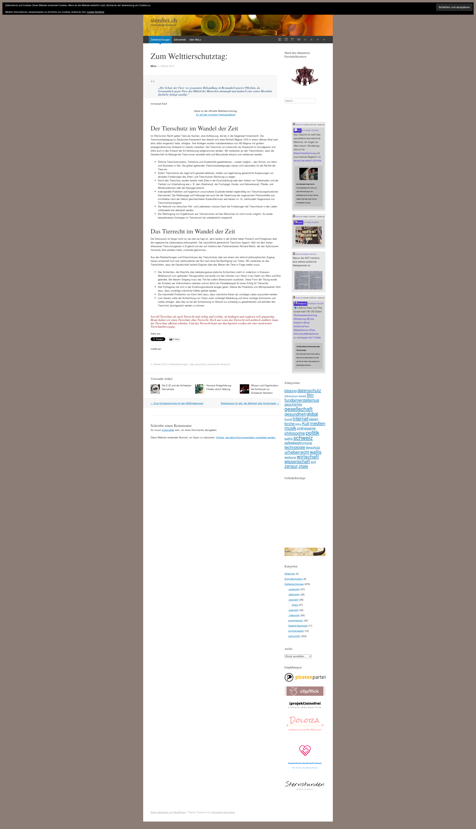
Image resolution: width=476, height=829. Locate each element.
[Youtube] (299, 39)
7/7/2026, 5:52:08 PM (312, 222)
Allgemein (289, 573)
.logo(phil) (293, 599)
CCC (299, 130)
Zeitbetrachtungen (160, 39)
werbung (290, 457)
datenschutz (309, 390)
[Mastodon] (318, 39)
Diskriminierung (291, 396)
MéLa (153, 66)
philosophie (294, 433)
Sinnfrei (297, 125)
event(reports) (295, 620)
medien (317, 423)
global (312, 413)
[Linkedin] (286, 39)
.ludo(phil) (293, 610)
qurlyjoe (299, 222)
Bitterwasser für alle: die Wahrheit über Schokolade (250, 403)
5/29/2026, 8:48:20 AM (309, 254)
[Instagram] (292, 39)
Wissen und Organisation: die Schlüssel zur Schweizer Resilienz (265, 389)
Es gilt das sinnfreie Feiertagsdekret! (216, 114)
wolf (313, 462)
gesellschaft (213, 364)
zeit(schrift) (294, 636)
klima (298, 424)
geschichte (200, 364)
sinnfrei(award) (296, 631)
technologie (294, 447)
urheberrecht (296, 452)
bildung (290, 390)
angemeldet (168, 430)
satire (288, 438)
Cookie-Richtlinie (95, 11)
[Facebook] (280, 39)
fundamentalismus (301, 400)
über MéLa (195, 39)
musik (290, 427)
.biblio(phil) (294, 594)
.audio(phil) (294, 589)
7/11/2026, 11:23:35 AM (311, 130)
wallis (315, 451)
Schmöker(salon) (293, 579)
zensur (291, 466)
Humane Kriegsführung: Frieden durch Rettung (219, 387)
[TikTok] (305, 39)
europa (302, 395)
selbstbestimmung (298, 442)
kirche (289, 423)
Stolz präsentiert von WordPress (168, 812)
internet (300, 418)
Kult (305, 423)
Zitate (295, 605)
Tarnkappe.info (301, 304)
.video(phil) (294, 615)
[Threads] (324, 39)
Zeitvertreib (180, 39)
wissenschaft (297, 461)
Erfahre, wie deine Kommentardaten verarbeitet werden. (246, 437)
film (310, 395)
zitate (303, 466)
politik (312, 432)
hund (288, 419)
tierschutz (225, 364)
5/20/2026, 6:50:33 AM (316, 304)
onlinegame (306, 428)
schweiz (303, 437)
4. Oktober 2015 (166, 65)
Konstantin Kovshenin (223, 812)
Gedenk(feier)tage (297, 625)
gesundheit (295, 414)
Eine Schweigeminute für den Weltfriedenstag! (177, 403)
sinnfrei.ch (164, 20)
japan (313, 418)
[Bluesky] (311, 39)
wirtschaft (308, 456)
